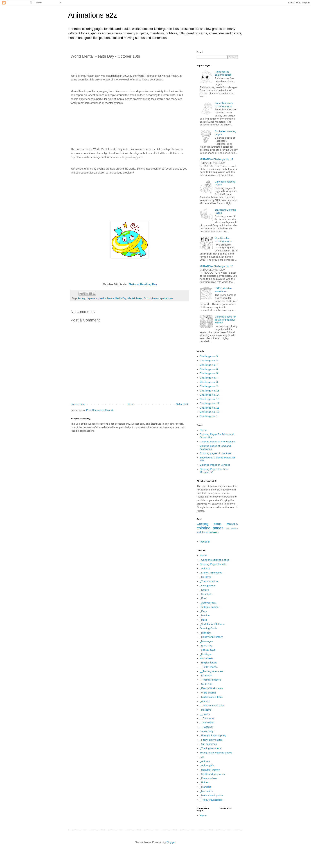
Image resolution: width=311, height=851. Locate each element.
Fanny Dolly (206, 731)
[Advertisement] (130, 122)
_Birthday (205, 632)
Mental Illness (135, 298)
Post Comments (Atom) (99, 410)
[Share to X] (87, 294)
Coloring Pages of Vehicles (215, 464)
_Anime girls (207, 765)
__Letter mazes (209, 666)
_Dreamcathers (208, 778)
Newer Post (78, 404)
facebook (205, 541)
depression (92, 298)
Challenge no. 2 (209, 386)
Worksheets (206, 658)
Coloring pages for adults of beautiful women (225, 319)
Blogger (170, 842)
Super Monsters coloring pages (224, 104)
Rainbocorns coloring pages (223, 73)
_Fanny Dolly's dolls (211, 739)
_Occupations (207, 585)
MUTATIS (232, 524)
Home (130, 404)
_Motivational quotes (211, 795)
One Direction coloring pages (223, 239)
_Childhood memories (212, 774)
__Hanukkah (207, 722)
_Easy (203, 611)
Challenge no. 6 (209, 369)
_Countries (206, 594)
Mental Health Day (116, 298)
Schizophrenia (151, 298)
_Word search (208, 692)
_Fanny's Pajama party (213, 735)
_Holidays (205, 576)
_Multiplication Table (211, 696)
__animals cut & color (212, 705)
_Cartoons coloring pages (214, 559)
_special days (207, 649)
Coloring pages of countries (215, 453)
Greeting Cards (208, 628)
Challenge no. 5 (209, 373)
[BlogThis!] (83, 294)
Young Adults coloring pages (216, 752)
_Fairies (204, 782)
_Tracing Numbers (210, 679)
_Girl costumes (208, 743)
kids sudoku (232, 529)
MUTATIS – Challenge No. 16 (216, 266)
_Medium (205, 615)
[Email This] (80, 294)
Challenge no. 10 (209, 411)
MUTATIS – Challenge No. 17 (216, 159)
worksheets (212, 532)
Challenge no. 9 (209, 356)
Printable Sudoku (209, 606)
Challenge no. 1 (209, 416)
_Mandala (205, 786)
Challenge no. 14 (209, 394)
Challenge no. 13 (209, 399)
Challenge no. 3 (209, 382)
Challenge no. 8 (209, 360)
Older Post (182, 404)
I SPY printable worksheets (223, 290)
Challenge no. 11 (209, 407)
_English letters (208, 662)
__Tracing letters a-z (211, 671)
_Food (203, 598)
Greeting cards (209, 524)
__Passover (206, 726)
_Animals (205, 568)
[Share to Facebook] (90, 294)
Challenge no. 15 (209, 390)
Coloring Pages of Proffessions (217, 441)
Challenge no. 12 (209, 403)
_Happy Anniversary (211, 636)
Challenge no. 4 (209, 377)
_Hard (203, 619)
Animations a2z (92, 15)
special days (166, 298)
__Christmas (207, 718)
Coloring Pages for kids (213, 564)
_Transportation (209, 581)
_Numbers (206, 675)
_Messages (206, 641)
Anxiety (81, 298)
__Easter (205, 714)
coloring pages (210, 528)
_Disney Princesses (211, 572)
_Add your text (208, 602)
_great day (206, 645)
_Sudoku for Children (212, 624)
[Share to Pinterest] (94, 294)
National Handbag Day (143, 284)
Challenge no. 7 (209, 364)
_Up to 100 (206, 684)
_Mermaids (206, 791)
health (103, 298)
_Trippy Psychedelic (211, 799)
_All (202, 756)
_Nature (204, 589)
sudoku (201, 532)
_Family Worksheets (211, 688)
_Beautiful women (210, 769)
